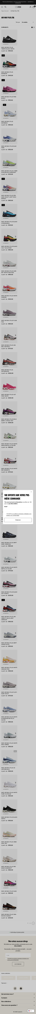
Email (6, 506)
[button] (31, 1010)
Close (31, 492)
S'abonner (18, 520)
